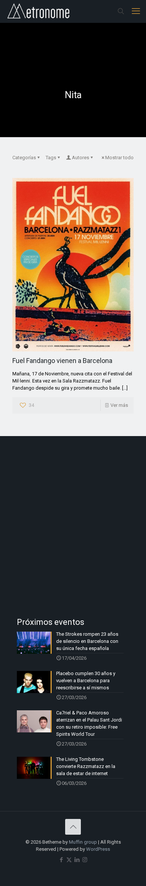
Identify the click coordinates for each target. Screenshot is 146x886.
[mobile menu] (136, 11)
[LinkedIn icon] (77, 859)
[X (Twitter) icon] (69, 859)
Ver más (119, 405)
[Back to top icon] (73, 827)
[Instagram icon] (85, 859)
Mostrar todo (119, 157)
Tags (51, 157)
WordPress (98, 849)
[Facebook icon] (61, 859)
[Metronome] (39, 11)
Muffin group (83, 842)
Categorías (24, 157)
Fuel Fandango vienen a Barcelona (62, 361)
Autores (80, 157)
